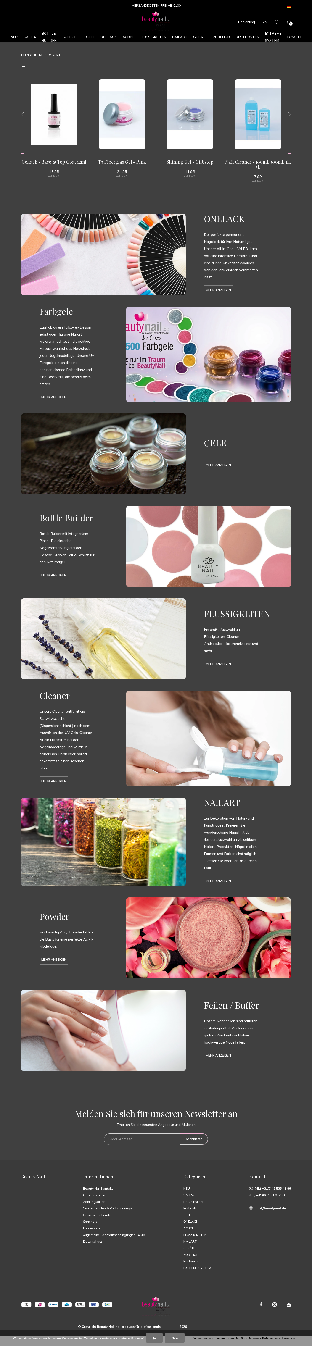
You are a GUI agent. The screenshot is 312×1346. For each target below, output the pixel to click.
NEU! (14, 37)
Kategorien (194, 1176)
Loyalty (294, 37)
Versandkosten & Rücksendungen (108, 1208)
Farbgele (71, 37)
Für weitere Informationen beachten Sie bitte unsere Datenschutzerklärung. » (244, 1338)
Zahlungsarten (94, 1202)
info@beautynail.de (270, 1208)
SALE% (30, 37)
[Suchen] (277, 22)
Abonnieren (193, 1139)
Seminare (90, 1222)
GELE (90, 37)
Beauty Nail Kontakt (98, 1188)
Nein (175, 1338)
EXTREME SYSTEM (273, 36)
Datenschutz (92, 1241)
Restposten (247, 37)
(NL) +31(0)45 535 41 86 (273, 1188)
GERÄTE (200, 37)
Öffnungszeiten (94, 1195)
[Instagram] (274, 1304)
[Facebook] (261, 1304)
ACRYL (128, 37)
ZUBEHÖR (221, 37)
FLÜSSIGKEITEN (153, 37)
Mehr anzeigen (218, 290)
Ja (154, 1338)
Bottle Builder (49, 36)
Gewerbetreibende (97, 1215)
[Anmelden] (265, 22)
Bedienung (246, 22)
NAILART (180, 37)
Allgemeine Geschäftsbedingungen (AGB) (114, 1235)
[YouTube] (289, 1304)
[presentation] (22, 114)
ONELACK (108, 37)
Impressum (91, 1228)
